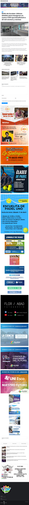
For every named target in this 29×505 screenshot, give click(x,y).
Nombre (3, 95)
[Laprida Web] (4, 1)
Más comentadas (24, 443)
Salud (4, 9)
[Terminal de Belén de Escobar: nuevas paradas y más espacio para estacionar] (4, 450)
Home (3, 9)
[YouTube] (27, 501)
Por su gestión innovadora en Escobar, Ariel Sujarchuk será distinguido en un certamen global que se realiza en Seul (16, 460)
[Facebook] (25, 501)
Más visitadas (5, 443)
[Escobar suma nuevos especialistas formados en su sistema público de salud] (23, 73)
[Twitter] (26, 501)
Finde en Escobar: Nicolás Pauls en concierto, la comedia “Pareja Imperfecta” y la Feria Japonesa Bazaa (15, 453)
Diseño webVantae (4, 502)
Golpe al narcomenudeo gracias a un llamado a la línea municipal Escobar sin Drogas (16, 446)
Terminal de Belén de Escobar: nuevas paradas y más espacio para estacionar (15, 450)
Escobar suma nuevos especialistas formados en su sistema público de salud (23, 78)
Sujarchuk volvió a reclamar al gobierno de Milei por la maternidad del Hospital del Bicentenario (5, 78)
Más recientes (14, 443)
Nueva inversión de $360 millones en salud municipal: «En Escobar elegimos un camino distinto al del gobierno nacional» (14, 79)
